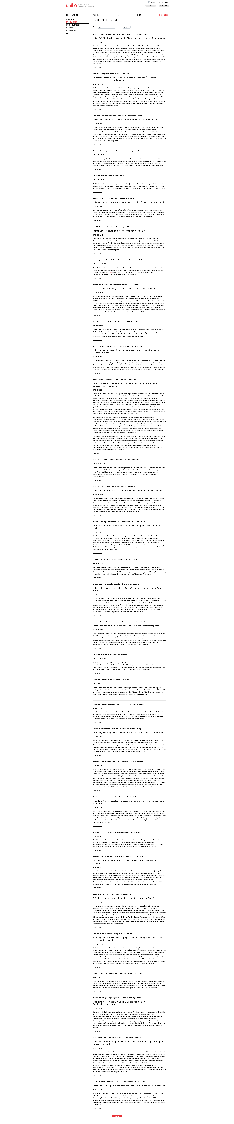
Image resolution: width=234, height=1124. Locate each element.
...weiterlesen (97, 67)
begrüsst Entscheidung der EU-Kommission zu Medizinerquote (118, 762)
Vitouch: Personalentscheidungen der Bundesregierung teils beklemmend (120, 34)
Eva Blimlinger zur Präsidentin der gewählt (111, 227)
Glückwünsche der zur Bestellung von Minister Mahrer (115, 797)
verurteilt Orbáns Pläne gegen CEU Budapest (112, 894)
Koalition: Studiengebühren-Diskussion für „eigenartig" (116, 151)
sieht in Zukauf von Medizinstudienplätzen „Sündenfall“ (116, 285)
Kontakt (117, 1116)
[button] (88, 19)
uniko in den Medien (73, 25)
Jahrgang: (119, 27)
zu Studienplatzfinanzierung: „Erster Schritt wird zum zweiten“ (119, 522)
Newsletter (70, 19)
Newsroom (163, 14)
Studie (109, 272)
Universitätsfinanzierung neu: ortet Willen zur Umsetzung (117, 729)
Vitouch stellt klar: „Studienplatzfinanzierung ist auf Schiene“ (116, 584)
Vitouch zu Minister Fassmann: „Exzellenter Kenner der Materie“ (117, 116)
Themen (140, 14)
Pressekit (69, 28)
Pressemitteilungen (73, 22)
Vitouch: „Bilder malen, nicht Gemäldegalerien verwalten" (114, 487)
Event (68, 33)
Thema (95, 27)
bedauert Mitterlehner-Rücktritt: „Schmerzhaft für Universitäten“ (120, 857)
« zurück (96, 453)
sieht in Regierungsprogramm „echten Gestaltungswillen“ (117, 998)
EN (166, 2)
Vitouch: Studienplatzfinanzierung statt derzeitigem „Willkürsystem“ (119, 622)
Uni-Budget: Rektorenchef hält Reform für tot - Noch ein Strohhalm (119, 704)
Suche (150, 5)
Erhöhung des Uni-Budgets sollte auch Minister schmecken (115, 559)
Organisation (72, 14)
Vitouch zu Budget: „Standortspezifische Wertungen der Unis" (116, 460)
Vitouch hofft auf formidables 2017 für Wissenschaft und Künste (118, 1038)
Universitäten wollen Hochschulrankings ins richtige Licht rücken (117, 973)
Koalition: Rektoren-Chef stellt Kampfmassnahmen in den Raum (117, 832)
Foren (119, 14)
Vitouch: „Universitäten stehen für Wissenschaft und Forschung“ (118, 346)
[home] (80, 5)
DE (161, 2)
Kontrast (153, 2)
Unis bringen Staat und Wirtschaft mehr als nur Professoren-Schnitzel (119, 260)
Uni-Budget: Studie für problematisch (109, 176)
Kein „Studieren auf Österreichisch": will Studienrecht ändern (118, 322)
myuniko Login (163, 5)
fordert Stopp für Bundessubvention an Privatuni (114, 198)
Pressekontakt (71, 31)
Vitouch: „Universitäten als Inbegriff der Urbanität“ (112, 934)
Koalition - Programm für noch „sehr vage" (111, 74)
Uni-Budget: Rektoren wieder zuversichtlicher (110, 655)
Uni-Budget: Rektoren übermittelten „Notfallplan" (112, 679)
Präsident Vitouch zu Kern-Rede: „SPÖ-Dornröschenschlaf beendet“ (119, 1082)
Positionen (97, 14)
